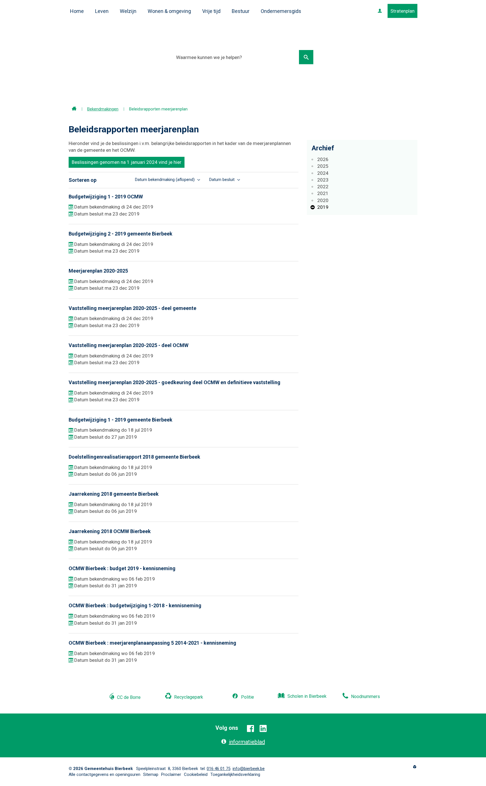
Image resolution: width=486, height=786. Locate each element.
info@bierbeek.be (249, 768)
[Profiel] (379, 11)
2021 (322, 193)
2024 (322, 173)
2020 (322, 200)
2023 (322, 180)
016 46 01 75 (218, 768)
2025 (322, 166)
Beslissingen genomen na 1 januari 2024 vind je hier (126, 162)
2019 (322, 207)
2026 (322, 159)
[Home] (74, 109)
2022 (322, 186)
